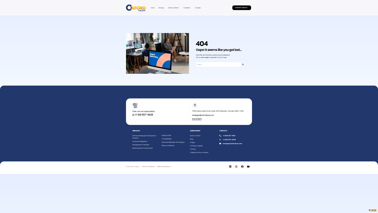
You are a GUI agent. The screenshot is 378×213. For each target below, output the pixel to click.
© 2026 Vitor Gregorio (133, 166)
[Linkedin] (230, 166)
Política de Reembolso (164, 166)
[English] (370, 210)
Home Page (223, 57)
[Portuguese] (372, 210)
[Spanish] (375, 210)
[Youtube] (248, 166)
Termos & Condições (148, 166)
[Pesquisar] (243, 64)
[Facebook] (242, 166)
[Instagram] (236, 166)
